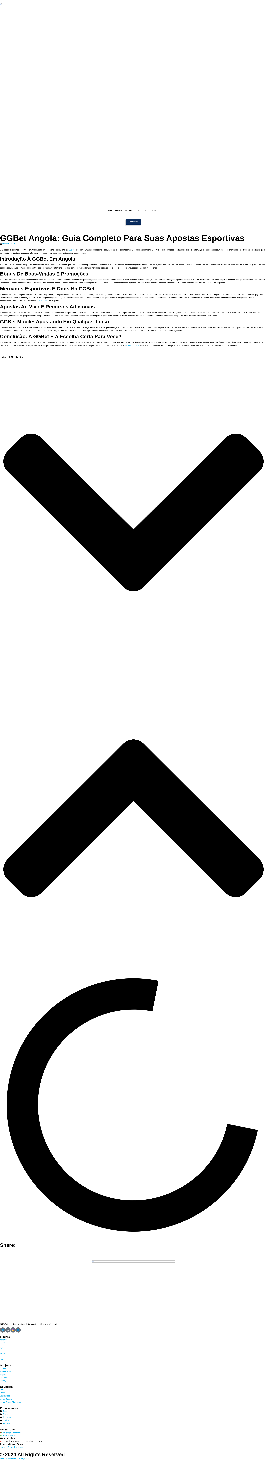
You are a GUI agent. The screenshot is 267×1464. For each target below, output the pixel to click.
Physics (3, 1374)
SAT (1, 1348)
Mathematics (5, 1371)
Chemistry (4, 1378)
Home (110, 210)
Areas (138, 210)
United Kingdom (6, 1399)
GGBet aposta (42, 301)
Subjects (128, 210)
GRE (1, 1359)
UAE (1, 1390)
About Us (118, 210)
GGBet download (133, 345)
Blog (146, 210)
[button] (133, 513)
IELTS (2, 1343)
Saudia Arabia (5, 1396)
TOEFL (2, 1354)
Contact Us (155, 210)
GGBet (71, 250)
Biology (3, 1381)
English (3, 1368)
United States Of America (10, 1402)
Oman (2, 1393)
